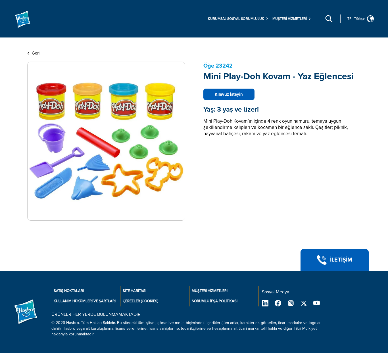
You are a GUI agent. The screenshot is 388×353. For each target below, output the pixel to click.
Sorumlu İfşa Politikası (214, 301)
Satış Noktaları (69, 291)
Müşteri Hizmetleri (210, 291)
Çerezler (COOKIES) (140, 301)
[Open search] (329, 18)
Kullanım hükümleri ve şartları (85, 301)
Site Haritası (134, 291)
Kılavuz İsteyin (229, 94)
